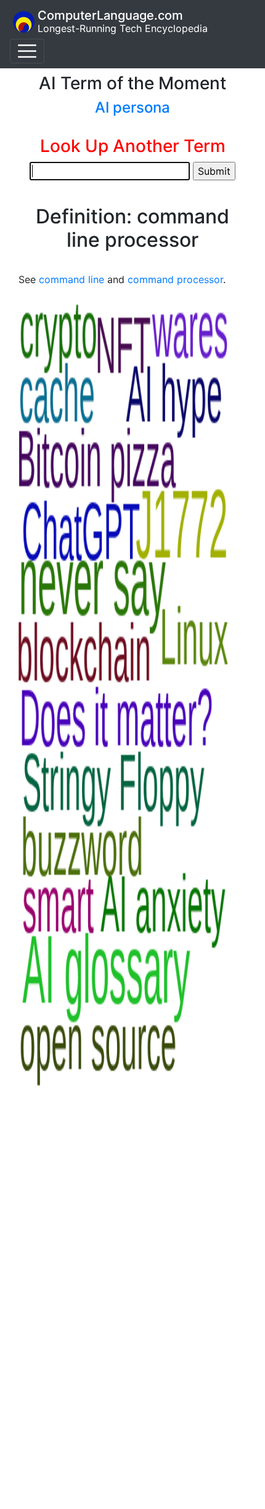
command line (71, 279)
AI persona (132, 107)
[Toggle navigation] (27, 51)
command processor (175, 279)
